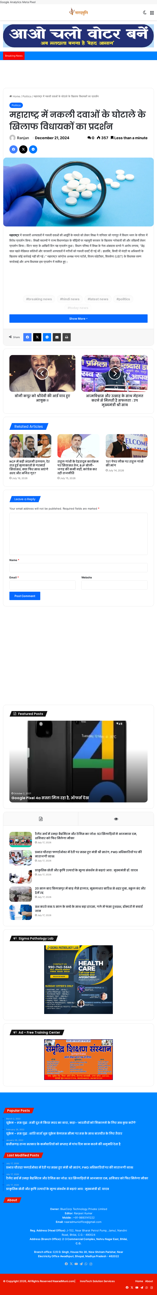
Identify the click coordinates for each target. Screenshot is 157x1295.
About (149, 1281)
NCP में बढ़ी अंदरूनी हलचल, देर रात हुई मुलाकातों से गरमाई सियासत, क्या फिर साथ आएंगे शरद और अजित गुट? (29, 467)
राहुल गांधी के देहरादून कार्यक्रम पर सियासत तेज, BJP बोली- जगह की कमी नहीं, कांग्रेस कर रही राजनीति (78, 467)
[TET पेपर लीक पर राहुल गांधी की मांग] (127, 446)
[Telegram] (80, 1263)
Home (16, 96)
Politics (26, 96)
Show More (77, 318)
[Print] (67, 337)
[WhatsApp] (85, 1263)
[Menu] (152, 13)
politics (124, 299)
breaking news (40, 299)
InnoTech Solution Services (97, 1281)
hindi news (71, 299)
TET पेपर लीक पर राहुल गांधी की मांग (125, 463)
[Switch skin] (145, 13)
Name (14, 560)
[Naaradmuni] (78, 12)
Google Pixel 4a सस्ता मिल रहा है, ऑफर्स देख (50, 797)
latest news (99, 299)
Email (14, 577)
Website (86, 577)
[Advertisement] (78, 73)
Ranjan (23, 138)
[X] (23, 149)
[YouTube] (76, 1263)
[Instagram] (90, 1264)
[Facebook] (13, 149)
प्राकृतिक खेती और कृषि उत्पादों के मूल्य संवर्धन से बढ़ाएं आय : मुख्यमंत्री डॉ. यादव (86, 870)
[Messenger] (33, 149)
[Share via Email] (57, 337)
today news (79, 308)
